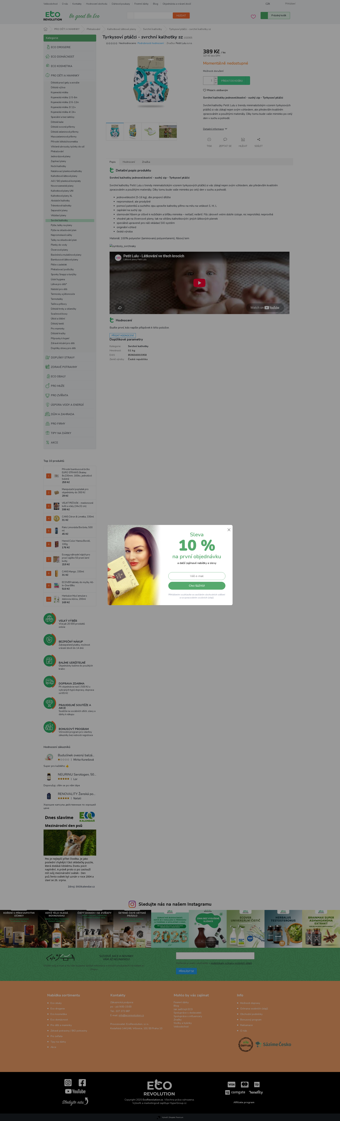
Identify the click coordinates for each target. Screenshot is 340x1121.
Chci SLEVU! (197, 586)
